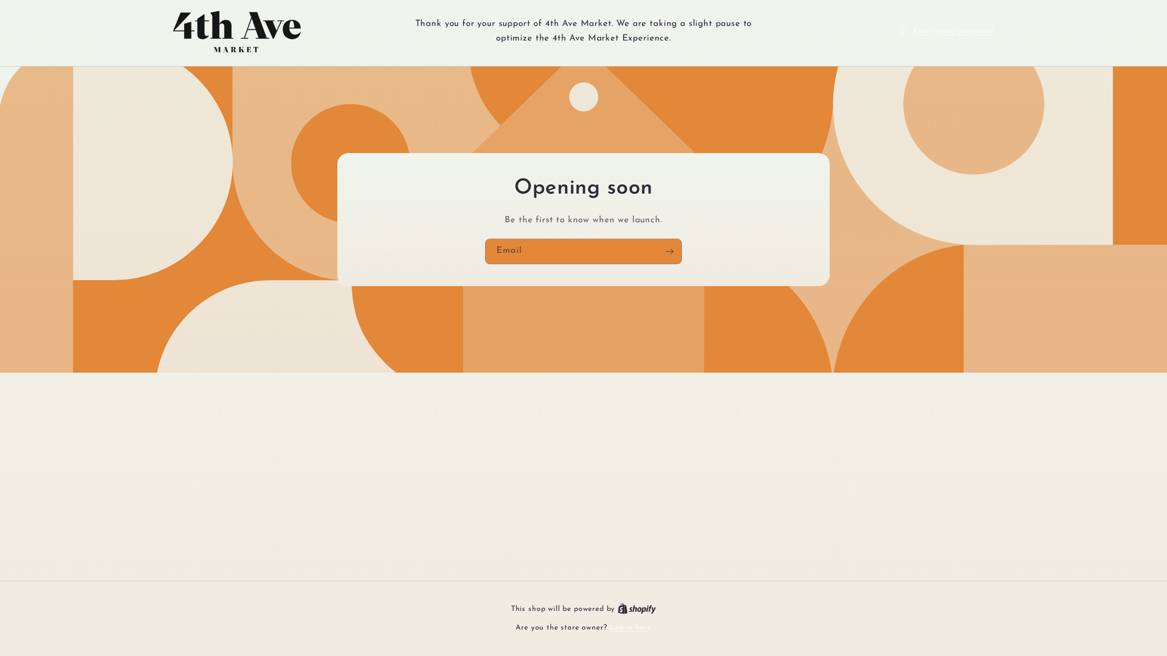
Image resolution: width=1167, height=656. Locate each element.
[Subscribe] (669, 251)
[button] (946, 31)
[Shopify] (637, 609)
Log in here (630, 627)
